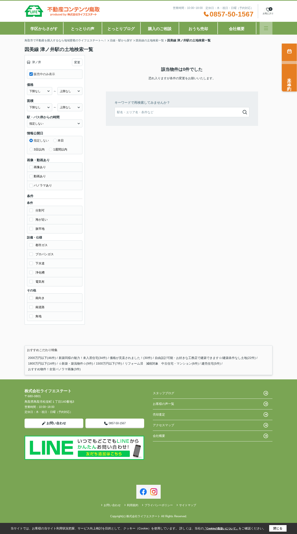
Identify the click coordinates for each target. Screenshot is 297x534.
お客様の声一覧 (163, 404)
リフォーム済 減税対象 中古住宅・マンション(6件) (162, 363)
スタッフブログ (163, 393)
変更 (77, 62)
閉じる (277, 528)
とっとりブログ (121, 29)
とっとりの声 (82, 29)
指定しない (41, 140)
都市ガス (41, 245)
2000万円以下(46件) (42, 358)
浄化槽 (40, 272)
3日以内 (39, 149)
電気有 (40, 281)
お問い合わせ (56, 423)
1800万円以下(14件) (42, 363)
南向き (40, 298)
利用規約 (132, 505)
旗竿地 (40, 228)
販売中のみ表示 (44, 74)
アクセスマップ (163, 425)
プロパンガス (44, 254)
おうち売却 (198, 29)
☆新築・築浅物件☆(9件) (76, 363)
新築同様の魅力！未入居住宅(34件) (83, 358)
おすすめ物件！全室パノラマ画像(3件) (54, 369)
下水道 (40, 263)
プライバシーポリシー (159, 505)
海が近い (41, 219)
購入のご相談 (160, 29)
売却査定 (159, 414)
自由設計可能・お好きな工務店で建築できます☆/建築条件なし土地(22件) (205, 358)
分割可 (40, 210)
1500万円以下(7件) (109, 363)
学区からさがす (44, 29)
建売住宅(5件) (211, 363)
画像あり (40, 167)
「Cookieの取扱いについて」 (221, 528)
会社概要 (237, 29)
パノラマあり (43, 185)
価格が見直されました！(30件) (131, 358)
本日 (61, 140)
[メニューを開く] (266, 28)
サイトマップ (187, 505)
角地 (38, 316)
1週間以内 (60, 149)
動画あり (40, 176)
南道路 (40, 307)
